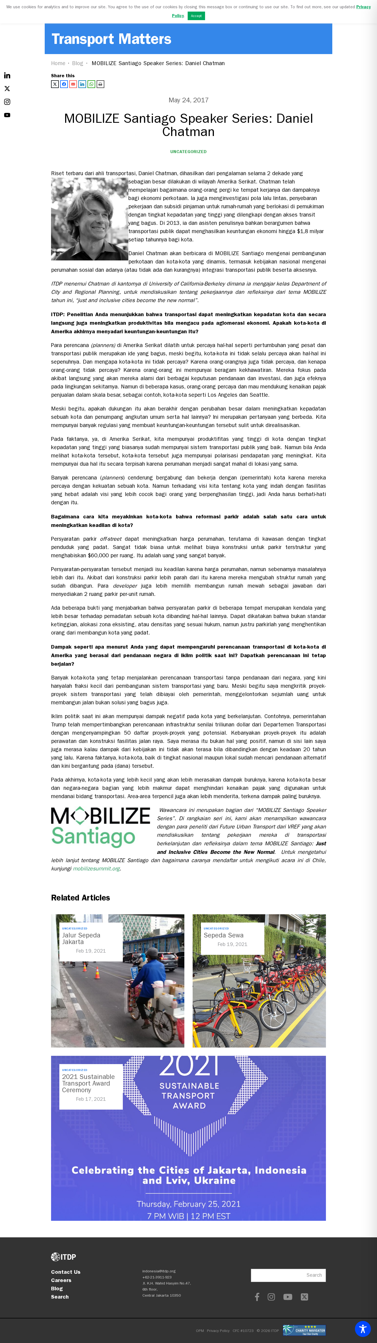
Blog (78, 63)
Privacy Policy (218, 1330)
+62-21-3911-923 (157, 1277)
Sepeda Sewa (224, 935)
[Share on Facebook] (64, 84)
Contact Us (66, 1272)
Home (58, 63)
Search (60, 1296)
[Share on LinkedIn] (82, 84)
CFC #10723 (243, 1330)
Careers (61, 1280)
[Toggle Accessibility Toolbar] (362, 1328)
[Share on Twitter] (55, 84)
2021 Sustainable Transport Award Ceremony (88, 1083)
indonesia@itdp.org (159, 1271)
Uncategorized (188, 151)
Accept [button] (196, 16)
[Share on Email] (73, 84)
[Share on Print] (100, 84)
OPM (200, 1330)
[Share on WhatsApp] (91, 84)
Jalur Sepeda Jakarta (81, 938)
